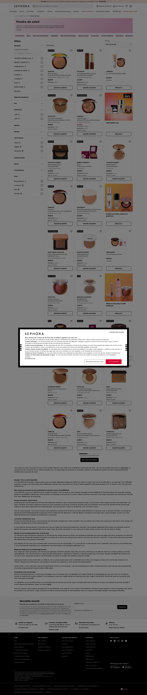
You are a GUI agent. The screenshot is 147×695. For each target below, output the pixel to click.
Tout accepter (113, 361)
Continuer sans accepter (116, 332)
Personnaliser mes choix (95, 361)
